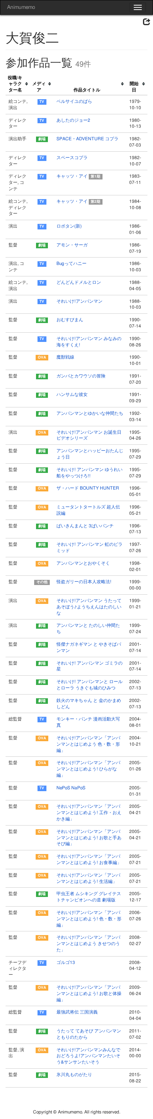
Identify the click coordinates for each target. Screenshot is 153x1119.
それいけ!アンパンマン (79, 301)
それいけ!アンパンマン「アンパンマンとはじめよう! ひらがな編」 (88, 768)
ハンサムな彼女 (72, 394)
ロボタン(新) (69, 226)
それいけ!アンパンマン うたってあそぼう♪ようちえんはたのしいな (88, 606)
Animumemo (21, 7)
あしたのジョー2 (73, 120)
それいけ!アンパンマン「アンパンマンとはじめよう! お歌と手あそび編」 (88, 837)
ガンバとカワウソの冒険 (80, 376)
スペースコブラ (72, 157)
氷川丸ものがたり (74, 1074)
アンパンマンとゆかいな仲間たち (89, 413)
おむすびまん (69, 319)
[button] (146, 22)
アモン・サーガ (72, 245)
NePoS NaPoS (70, 788)
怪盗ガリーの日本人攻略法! (83, 581)
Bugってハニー (71, 263)
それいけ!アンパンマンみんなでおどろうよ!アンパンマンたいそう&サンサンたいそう (88, 1056)
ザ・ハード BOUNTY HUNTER (87, 488)
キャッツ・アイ (78, 176)
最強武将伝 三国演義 (77, 1012)
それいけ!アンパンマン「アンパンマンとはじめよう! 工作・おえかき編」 (88, 812)
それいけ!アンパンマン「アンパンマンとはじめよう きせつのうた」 (88, 943)
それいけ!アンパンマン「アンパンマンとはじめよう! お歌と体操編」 (88, 993)
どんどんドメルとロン (78, 282)
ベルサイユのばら (74, 101)
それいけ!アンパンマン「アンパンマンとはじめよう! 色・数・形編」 (88, 918)
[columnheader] (18, 84)
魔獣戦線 (65, 357)
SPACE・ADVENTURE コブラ (87, 139)
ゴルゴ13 (65, 962)
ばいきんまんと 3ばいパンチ (85, 526)
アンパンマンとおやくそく (83, 563)
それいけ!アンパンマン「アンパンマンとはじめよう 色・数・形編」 (88, 744)
